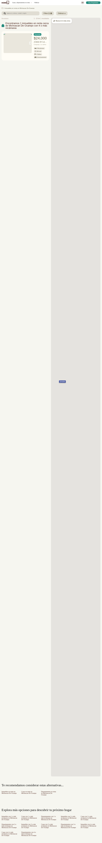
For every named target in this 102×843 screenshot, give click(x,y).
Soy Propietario (92, 2)
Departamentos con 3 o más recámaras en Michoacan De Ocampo (69, 828)
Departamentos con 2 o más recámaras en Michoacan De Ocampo (9, 828)
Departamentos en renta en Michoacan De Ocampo (49, 793)
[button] (62, 381)
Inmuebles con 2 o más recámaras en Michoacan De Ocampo (69, 819)
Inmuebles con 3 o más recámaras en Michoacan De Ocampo (29, 828)
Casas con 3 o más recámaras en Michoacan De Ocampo (47, 828)
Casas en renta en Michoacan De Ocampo (27, 793)
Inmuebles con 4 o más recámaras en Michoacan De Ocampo (89, 828)
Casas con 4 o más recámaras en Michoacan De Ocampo (8, 838)
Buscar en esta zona (63, 21)
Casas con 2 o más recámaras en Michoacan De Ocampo (87, 819)
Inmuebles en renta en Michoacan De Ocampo (9, 793)
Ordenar (62, 13)
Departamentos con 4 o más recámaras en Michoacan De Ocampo (29, 838)
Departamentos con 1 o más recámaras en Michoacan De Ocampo (49, 819)
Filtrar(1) (47, 13)
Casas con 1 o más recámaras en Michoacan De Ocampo (27, 819)
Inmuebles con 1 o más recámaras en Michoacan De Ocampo (9, 819)
